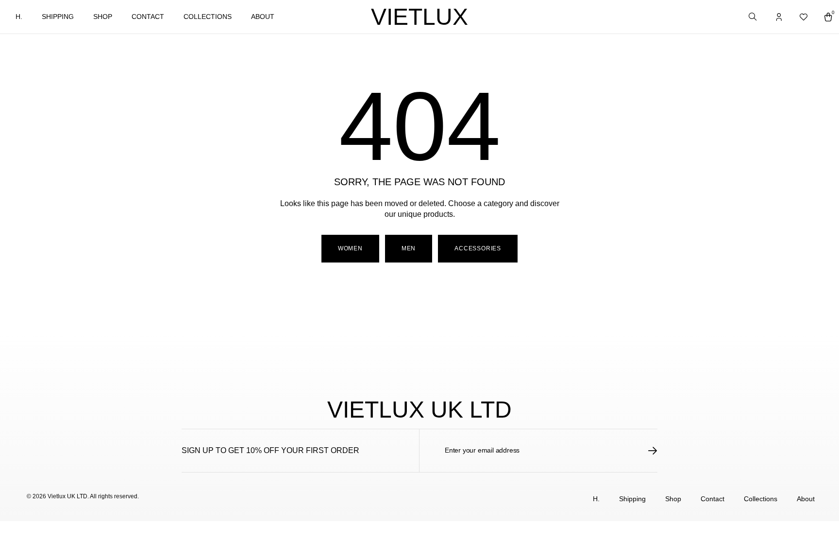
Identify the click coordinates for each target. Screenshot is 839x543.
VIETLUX (419, 17)
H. (19, 16)
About (262, 16)
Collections (208, 16)
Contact (148, 16)
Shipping (58, 16)
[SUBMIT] (652, 450)
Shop (102, 16)
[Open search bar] (753, 17)
